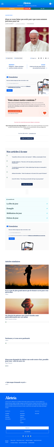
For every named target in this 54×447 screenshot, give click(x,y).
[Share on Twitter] (43, 58)
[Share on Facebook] (38, 58)
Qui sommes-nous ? (21, 440)
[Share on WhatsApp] (48, 58)
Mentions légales (29, 440)
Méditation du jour (14, 213)
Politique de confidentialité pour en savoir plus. (19, 87)
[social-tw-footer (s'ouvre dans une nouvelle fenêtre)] (28, 436)
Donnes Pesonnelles (23, 442)
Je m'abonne (11, 8)
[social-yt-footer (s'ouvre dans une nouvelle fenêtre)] (23, 436)
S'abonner (27, 428)
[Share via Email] (45, 58)
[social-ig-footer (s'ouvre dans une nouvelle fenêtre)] (30, 436)
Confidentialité (31, 442)
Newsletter (22, 413)
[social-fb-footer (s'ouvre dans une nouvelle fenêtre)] (25, 436)
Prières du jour (12, 218)
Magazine (22, 417)
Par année (37, 413)
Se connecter (27, 431)
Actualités (7, 413)
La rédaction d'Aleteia (20, 23)
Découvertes (8, 419)
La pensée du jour (9, 15)
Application (22, 415)
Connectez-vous (32, 133)
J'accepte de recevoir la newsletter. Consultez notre (19, 87)
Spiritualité (7, 417)
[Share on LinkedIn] (41, 58)
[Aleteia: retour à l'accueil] (27, 3)
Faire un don (13, 440)
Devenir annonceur (37, 440)
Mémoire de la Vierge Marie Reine (31, 5)
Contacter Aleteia (14, 442)
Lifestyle (7, 415)
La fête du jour (12, 204)
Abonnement (22, 419)
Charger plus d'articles (27, 184)
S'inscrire (10, 90)
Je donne (26, 8)
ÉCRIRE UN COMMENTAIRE (27, 138)
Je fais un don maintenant (14, 111)
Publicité (22, 422)
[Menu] (8, 4)
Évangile (10, 209)
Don (21, 420)
